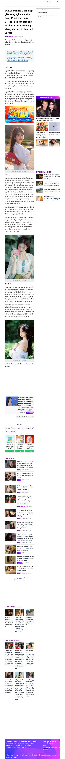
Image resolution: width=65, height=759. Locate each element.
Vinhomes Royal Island (42, 9)
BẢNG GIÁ (45, 749)
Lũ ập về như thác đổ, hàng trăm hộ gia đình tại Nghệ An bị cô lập (30, 621)
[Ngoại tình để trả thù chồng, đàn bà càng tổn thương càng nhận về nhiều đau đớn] (10, 570)
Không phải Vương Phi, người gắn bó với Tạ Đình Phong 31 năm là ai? (47, 119)
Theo (24, 416)
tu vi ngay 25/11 (29, 428)
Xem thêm (30, 412)
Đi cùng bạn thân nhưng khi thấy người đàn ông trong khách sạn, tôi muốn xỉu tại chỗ (25, 558)
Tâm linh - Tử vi (9, 36)
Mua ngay (10, 451)
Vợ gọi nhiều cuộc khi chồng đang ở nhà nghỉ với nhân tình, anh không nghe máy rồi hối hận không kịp (25, 513)
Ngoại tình (20, 563)
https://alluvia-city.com (42, 12)
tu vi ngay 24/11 (17, 428)
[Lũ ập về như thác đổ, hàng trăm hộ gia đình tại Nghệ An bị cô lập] (30, 612)
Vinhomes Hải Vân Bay (51, 15)
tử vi (12, 217)
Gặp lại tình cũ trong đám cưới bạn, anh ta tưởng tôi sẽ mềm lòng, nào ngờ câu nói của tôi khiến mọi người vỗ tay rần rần (25, 464)
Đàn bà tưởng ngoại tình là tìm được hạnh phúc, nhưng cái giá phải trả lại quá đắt (25, 487)
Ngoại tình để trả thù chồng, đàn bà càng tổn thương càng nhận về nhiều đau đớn (25, 568)
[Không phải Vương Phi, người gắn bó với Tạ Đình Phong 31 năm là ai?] (48, 108)
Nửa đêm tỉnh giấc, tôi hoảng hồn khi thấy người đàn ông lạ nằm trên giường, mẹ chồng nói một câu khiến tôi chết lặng (9, 686)
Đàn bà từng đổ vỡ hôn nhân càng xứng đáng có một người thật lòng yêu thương (25, 548)
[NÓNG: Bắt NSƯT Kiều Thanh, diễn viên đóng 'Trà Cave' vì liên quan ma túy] (9, 612)
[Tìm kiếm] (57, 1)
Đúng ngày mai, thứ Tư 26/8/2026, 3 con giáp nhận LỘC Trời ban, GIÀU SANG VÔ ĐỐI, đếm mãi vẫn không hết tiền (52, 199)
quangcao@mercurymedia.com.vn (51, 747)
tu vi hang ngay (11, 431)
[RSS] (50, 749)
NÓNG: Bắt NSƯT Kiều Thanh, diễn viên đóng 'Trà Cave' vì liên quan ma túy (9, 622)
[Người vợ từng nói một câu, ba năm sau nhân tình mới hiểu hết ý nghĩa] (10, 476)
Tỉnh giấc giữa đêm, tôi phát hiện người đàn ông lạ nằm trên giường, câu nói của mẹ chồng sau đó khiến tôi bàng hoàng (25, 537)
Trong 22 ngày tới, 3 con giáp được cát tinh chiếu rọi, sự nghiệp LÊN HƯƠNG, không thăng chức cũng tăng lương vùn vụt (41, 137)
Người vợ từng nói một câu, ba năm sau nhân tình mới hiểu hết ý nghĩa (25, 475)
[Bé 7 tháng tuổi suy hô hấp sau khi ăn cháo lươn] (54, 126)
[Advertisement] (31, 381)
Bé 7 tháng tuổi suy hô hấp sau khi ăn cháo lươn (54, 134)
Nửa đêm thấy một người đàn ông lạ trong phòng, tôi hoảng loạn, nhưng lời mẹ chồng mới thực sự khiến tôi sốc (25, 525)
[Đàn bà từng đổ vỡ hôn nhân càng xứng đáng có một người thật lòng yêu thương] (10, 549)
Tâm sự (19, 469)
